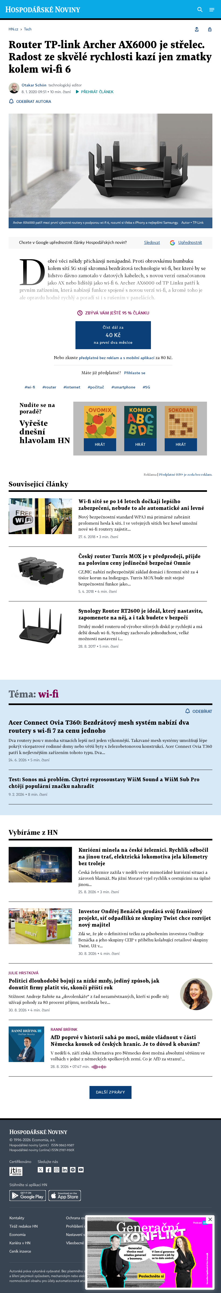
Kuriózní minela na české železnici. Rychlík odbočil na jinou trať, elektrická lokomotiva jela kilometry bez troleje (143, 857)
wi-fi (48, 694)
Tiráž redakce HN (23, 1226)
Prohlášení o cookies (82, 1226)
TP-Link (198, 223)
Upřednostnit (190, 243)
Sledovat (152, 243)
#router (49, 387)
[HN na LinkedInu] (64, 1169)
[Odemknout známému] (209, 29)
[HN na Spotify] (72, 1169)
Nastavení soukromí (82, 1235)
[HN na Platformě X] (40, 1169)
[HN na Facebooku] (48, 1169)
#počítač (96, 387)
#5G (146, 387)
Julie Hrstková (24, 972)
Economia (17, 1235)
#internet (72, 387)
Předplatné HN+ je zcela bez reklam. (185, 474)
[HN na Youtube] (81, 1169)
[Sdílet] (196, 29)
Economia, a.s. (43, 1140)
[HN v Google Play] (27, 1195)
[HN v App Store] (65, 1195)
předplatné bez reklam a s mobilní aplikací (116, 357)
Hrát (100, 444)
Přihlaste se (134, 372)
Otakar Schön (34, 85)
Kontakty (16, 1218)
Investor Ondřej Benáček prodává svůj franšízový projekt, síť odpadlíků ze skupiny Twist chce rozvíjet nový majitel (144, 918)
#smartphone (123, 387)
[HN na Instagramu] (56, 1169)
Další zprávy (110, 1092)
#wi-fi (30, 387)
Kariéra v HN (19, 1243)
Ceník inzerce (20, 1251)
